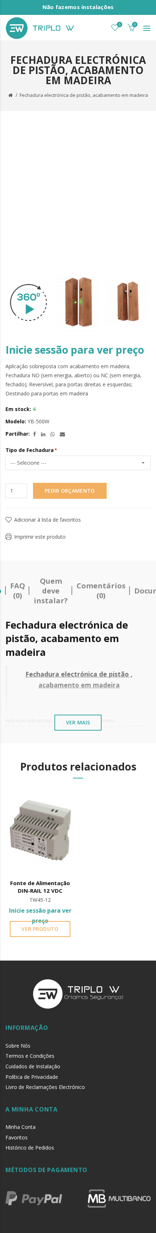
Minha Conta (20, 1126)
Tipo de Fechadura (29, 450)
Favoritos (16, 1137)
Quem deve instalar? (51, 590)
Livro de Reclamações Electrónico (45, 1087)
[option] (28, 302)
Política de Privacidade (31, 1076)
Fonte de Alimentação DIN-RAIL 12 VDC (40, 886)
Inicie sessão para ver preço (74, 350)
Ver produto (39, 928)
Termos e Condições (29, 1055)
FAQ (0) (17, 590)
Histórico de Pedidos (29, 1147)
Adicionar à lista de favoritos (47, 519)
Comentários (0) (101, 590)
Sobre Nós (17, 1045)
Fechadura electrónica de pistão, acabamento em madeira (84, 95)
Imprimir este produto (40, 536)
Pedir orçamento (70, 490)
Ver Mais (78, 722)
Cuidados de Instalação (32, 1066)
